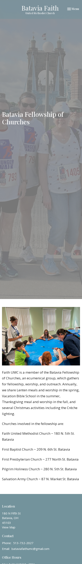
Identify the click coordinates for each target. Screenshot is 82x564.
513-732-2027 (23, 543)
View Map (8, 527)
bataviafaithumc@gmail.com (30, 549)
